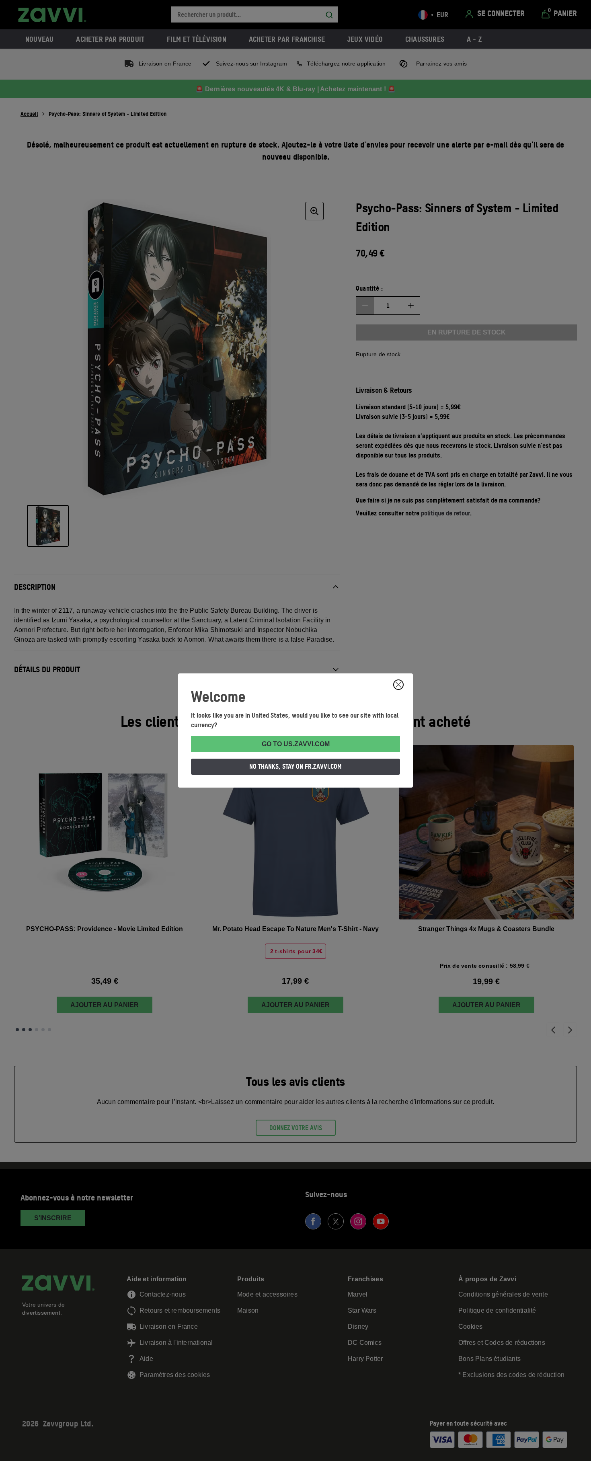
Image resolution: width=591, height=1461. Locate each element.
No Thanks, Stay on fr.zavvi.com (295, 766)
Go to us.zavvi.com (296, 744)
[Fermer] (398, 684)
